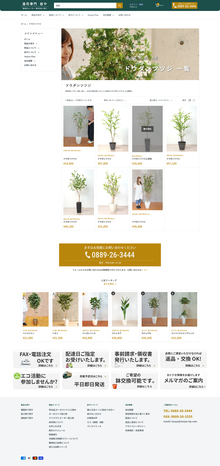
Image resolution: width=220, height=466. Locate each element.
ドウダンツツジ (35, 24)
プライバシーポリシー (135, 426)
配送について (131, 417)
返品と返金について (134, 422)
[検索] (119, 5)
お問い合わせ (124, 14)
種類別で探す (27, 409)
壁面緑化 (53, 434)
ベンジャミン (28, 333)
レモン (55, 333)
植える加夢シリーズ (58, 446)
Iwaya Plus (93, 14)
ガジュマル (146, 333)
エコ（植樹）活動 (95, 422)
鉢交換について (56, 422)
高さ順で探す (27, 413)
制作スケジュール (57, 430)
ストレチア (116, 333)
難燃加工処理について (59, 442)
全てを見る (109, 283)
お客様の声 (92, 417)
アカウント (133, 7)
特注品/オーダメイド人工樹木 (62, 409)
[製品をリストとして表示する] (194, 100)
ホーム (24, 14)
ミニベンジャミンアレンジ (182, 333)
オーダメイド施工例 (58, 413)
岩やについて (74, 14)
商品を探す (36, 14)
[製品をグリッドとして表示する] (190, 100)
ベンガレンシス (89, 333)
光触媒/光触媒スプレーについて (63, 438)
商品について (55, 14)
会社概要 (107, 14)
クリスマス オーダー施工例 (61, 417)
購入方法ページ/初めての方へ (100, 409)
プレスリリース (94, 426)
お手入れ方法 (55, 426)
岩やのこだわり (94, 413)
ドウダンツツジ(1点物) (142, 158)
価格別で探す (27, 417)
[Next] (199, 316)
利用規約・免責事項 (134, 430)
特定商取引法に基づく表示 (137, 413)
